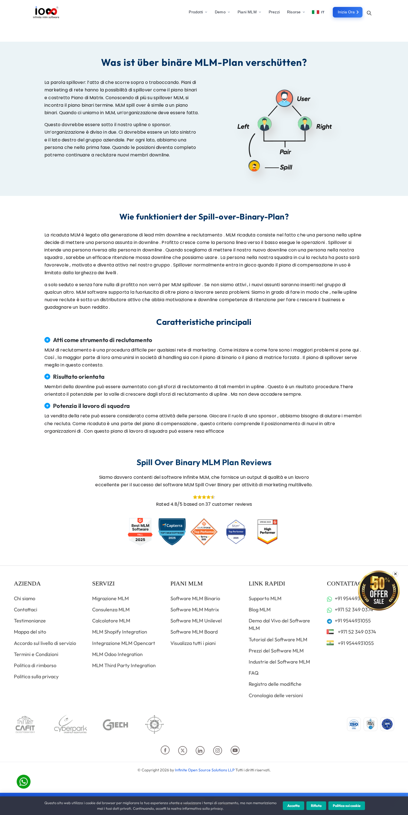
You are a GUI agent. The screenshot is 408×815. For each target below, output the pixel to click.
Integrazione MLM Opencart (123, 643)
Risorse (294, 12)
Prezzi (274, 12)
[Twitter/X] (187, 751)
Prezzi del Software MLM (276, 650)
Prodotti (196, 12)
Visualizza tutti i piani (193, 643)
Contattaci (25, 609)
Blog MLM (260, 609)
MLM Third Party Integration (124, 665)
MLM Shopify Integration (119, 632)
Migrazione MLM (110, 598)
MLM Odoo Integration (117, 654)
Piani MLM (247, 12)
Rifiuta (316, 805)
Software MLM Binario (195, 598)
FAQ (254, 673)
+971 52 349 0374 (353, 609)
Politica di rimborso (35, 665)
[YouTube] (239, 751)
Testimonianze (30, 620)
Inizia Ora (346, 12)
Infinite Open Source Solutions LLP (205, 769)
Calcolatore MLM (111, 620)
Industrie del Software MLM (279, 662)
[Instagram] (222, 751)
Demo (220, 12)
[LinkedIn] (204, 751)
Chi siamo (24, 598)
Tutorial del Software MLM (278, 639)
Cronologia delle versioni (276, 695)
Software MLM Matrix (194, 609)
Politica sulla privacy (36, 676)
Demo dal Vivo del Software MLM (279, 624)
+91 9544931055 (352, 598)
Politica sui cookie (347, 805)
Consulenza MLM (111, 609)
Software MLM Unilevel (196, 620)
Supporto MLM (265, 598)
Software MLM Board (194, 632)
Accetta (293, 805)
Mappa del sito (30, 632)
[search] (369, 12)
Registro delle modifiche (275, 684)
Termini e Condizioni (36, 654)
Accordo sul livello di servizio (45, 643)
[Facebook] (169, 751)
